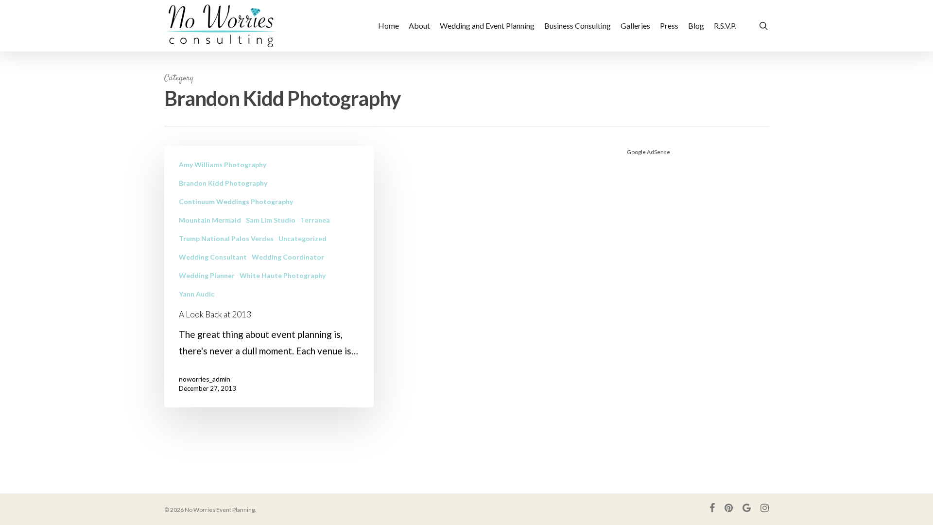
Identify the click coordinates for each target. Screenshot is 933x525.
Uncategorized (302, 238)
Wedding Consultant (213, 257)
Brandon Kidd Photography (223, 183)
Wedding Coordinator (288, 257)
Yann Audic (196, 294)
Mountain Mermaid (210, 220)
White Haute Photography (283, 275)
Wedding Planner (207, 275)
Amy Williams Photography (222, 164)
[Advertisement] (698, 292)
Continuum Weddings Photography (236, 201)
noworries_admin (204, 379)
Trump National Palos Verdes (226, 238)
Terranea (315, 220)
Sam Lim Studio (270, 220)
